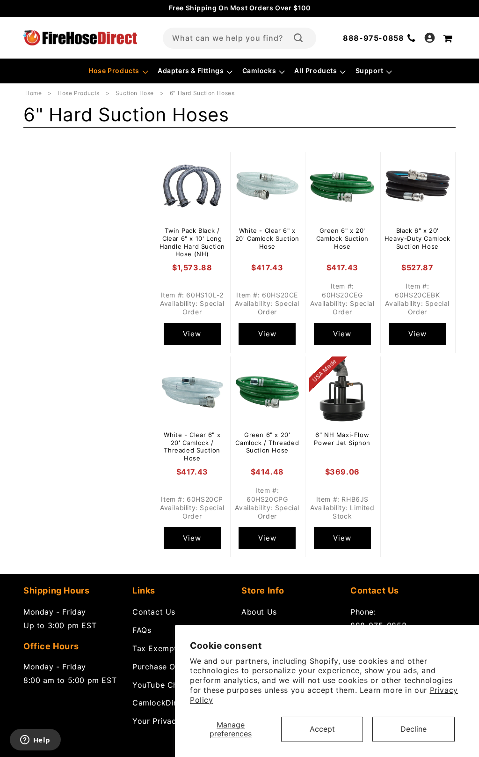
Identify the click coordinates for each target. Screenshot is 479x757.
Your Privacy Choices (173, 721)
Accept (322, 729)
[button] (117, 71)
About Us (259, 611)
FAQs (141, 630)
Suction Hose (136, 92)
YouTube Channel (165, 685)
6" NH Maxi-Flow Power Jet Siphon (342, 438)
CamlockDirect (160, 702)
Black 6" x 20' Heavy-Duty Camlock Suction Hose (417, 238)
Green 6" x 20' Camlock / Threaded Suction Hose (267, 442)
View (192, 333)
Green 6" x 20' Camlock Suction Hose (342, 238)
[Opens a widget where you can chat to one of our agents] (35, 740)
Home (33, 92)
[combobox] (239, 38)
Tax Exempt (154, 648)
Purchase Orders (163, 666)
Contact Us (153, 611)
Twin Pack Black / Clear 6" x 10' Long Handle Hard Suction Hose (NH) (192, 242)
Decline (413, 729)
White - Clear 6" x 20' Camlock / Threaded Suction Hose (192, 446)
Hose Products (79, 92)
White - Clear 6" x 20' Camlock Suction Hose (267, 238)
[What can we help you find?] (298, 38)
